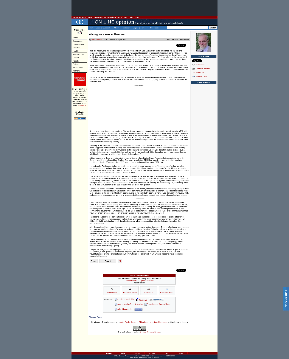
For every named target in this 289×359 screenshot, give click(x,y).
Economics (77, 41)
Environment (78, 44)
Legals (135, 28)
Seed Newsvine (136, 304)
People (76, 61)
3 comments (201, 65)
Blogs (125, 17)
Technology (78, 68)
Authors (76, 71)
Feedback (126, 28)
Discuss (137, 353)
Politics (76, 64)
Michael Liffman (97, 39)
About (137, 17)
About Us (109, 353)
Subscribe (107, 28)
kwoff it (138, 310)
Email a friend (201, 76)
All (120, 261)
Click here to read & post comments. (139, 281)
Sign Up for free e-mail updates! (178, 39)
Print (91, 28)
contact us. (82, 106)
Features (77, 48)
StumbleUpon (164, 304)
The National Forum (79, 17)
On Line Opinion (110, 17)
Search (123, 353)
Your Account (98, 17)
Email (98, 28)
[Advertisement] (144, 8)
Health (75, 51)
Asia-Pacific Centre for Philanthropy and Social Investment (144, 322)
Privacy (144, 28)
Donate (89, 17)
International (78, 54)
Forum (119, 17)
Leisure (76, 58)
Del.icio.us (142, 300)
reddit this (129, 299)
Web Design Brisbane (137, 357)
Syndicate (154, 28)
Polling (131, 17)
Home (75, 38)
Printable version (203, 69)
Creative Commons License (150, 332)
